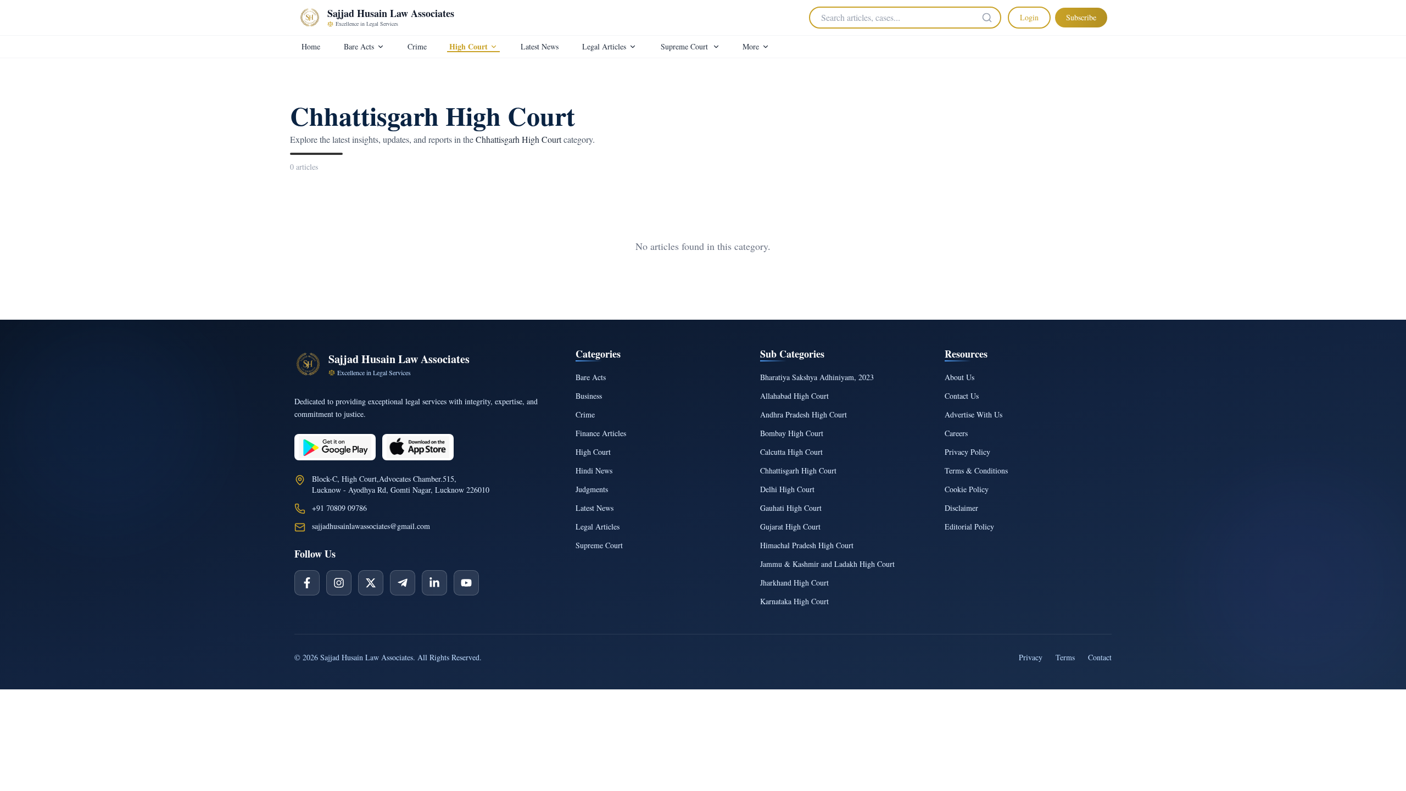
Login (1029, 17)
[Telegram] (402, 582)
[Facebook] (307, 582)
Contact (1100, 657)
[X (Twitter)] (370, 582)
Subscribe (1081, 17)
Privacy (1030, 657)
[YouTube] (466, 582)
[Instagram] (339, 582)
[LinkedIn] (434, 582)
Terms (1065, 657)
